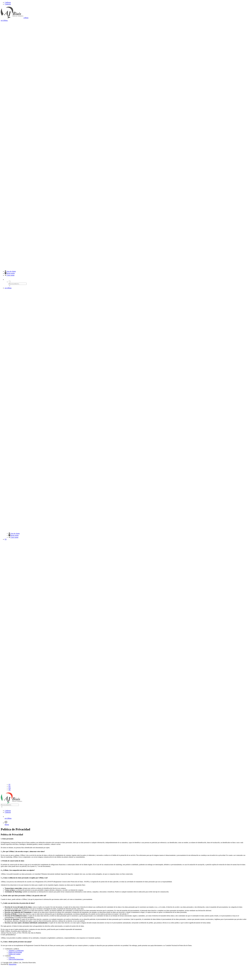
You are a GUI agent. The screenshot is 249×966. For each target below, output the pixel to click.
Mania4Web (12, 964)
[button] (124, 144)
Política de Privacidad (15, 952)
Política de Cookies (14, 954)
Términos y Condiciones (16, 950)
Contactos (8, 4)
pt (9, 784)
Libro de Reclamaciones (16, 959)
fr (10, 790)
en (10, 788)
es (9, 786)
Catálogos (8, 2)
